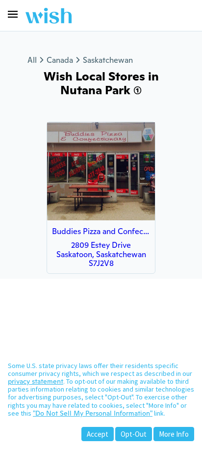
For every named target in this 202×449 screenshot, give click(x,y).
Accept (97, 434)
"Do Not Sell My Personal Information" (92, 413)
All (32, 60)
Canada (60, 60)
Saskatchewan (108, 60)
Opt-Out (134, 434)
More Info (174, 434)
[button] (13, 14)
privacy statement (35, 381)
